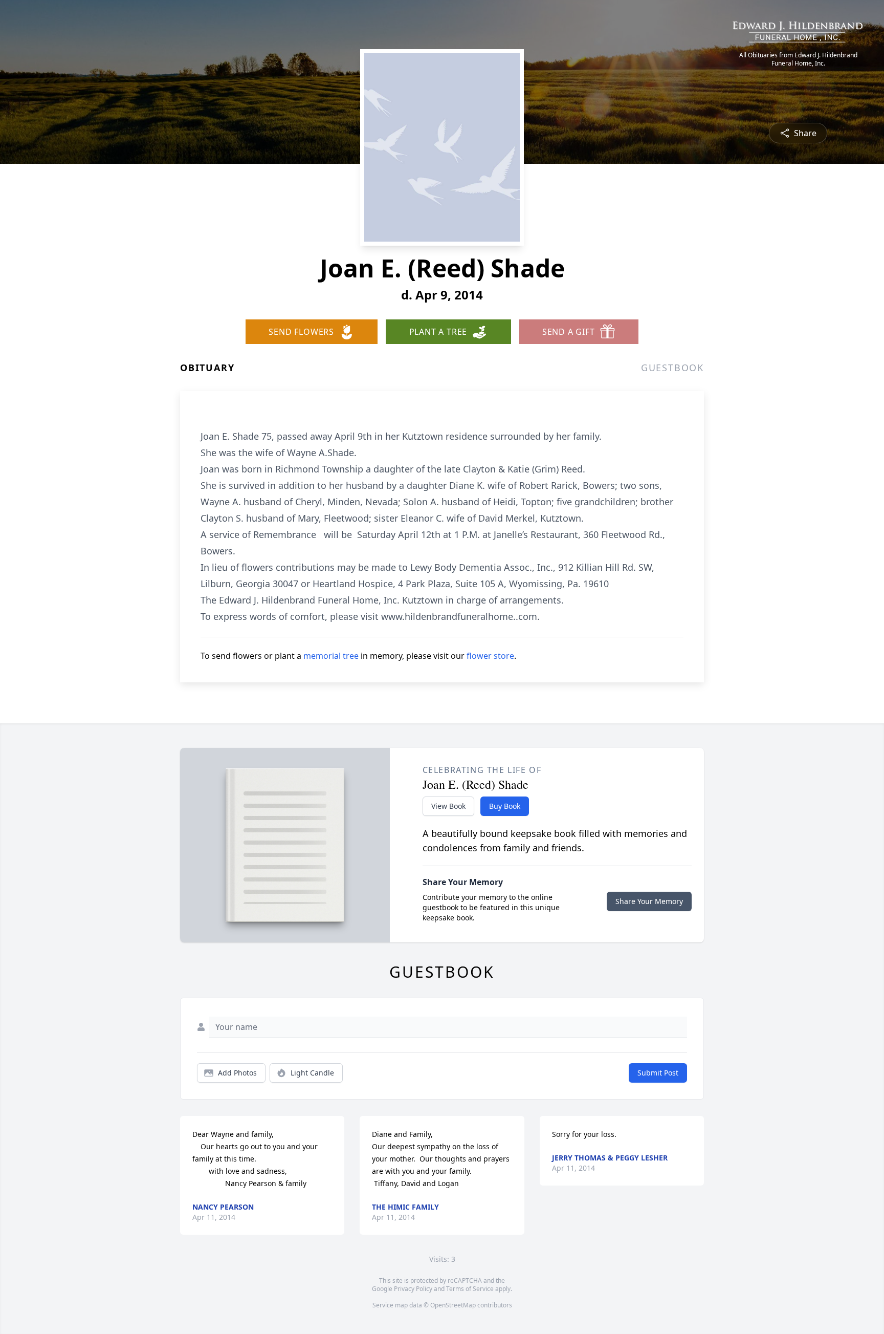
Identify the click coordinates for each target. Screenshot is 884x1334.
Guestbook (672, 367)
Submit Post (657, 1073)
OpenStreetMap (453, 1305)
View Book (448, 806)
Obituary (207, 367)
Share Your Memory (649, 901)
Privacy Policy (413, 1288)
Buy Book (504, 806)
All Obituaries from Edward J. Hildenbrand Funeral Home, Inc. (798, 59)
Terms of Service (470, 1288)
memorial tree (331, 655)
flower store (490, 655)
